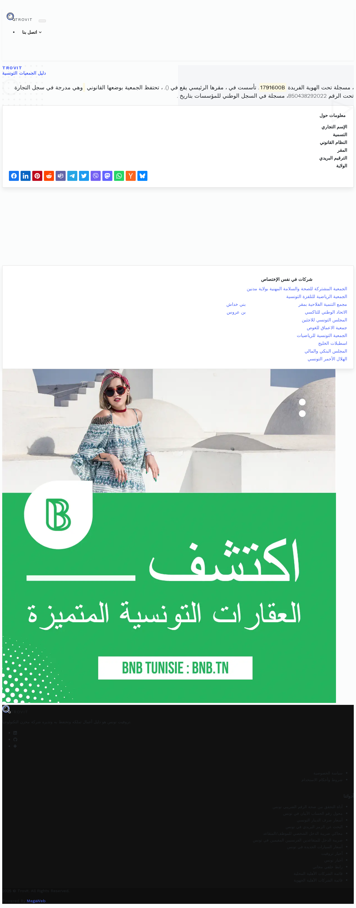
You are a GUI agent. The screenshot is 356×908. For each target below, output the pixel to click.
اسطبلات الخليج (332, 343)
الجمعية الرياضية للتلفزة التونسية (316, 296)
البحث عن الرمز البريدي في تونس (314, 827)
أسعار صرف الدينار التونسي (320, 820)
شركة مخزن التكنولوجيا (21, 722)
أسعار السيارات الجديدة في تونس (315, 847)
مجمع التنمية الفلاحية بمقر (322, 304)
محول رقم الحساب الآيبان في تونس (313, 813)
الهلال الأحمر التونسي (327, 358)
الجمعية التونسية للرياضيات (322, 335)
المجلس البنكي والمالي (326, 351)
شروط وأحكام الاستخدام (322, 779)
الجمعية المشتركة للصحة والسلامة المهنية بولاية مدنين (297, 288)
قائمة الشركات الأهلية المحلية (318, 873)
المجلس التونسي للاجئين (324, 320)
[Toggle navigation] (42, 20)
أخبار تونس (333, 860)
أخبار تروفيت (332, 853)
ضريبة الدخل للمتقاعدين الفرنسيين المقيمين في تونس (298, 840)
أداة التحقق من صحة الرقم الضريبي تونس (308, 806)
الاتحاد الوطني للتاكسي (326, 312)
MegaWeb (36, 901)
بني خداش (236, 304)
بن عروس (236, 312)
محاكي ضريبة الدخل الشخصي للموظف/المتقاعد (303, 833)
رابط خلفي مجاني (328, 867)
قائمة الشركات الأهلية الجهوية (318, 880)
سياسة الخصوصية (328, 773)
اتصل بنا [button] (30, 32)
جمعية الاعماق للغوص (327, 327)
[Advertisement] (169, 226)
